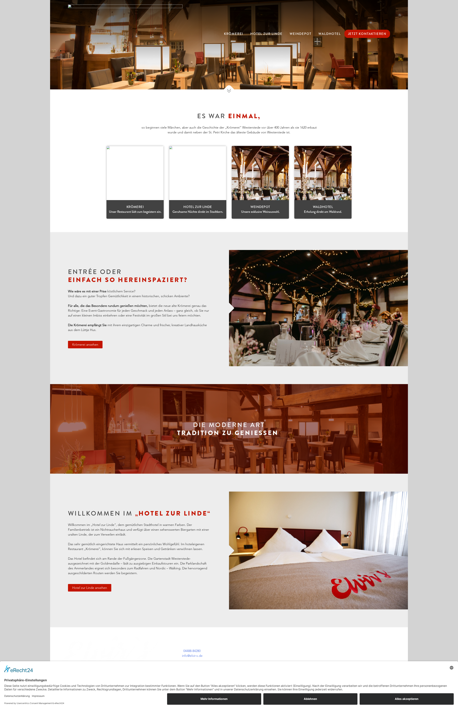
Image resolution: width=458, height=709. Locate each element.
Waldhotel (329, 33)
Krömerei (233, 33)
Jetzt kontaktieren (367, 33)
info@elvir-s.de (192, 656)
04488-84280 (192, 651)
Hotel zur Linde (266, 33)
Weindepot (300, 33)
